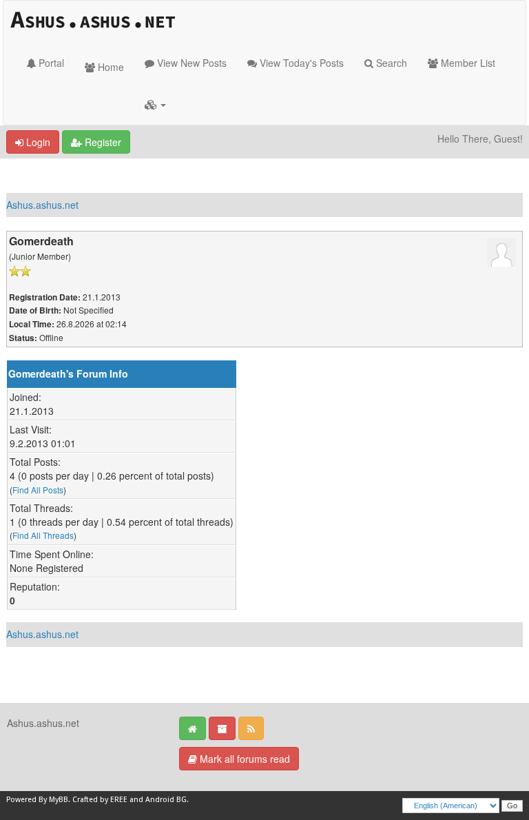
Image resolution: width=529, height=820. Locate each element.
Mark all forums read (243, 759)
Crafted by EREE (99, 799)
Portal (50, 63)
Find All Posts (37, 489)
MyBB (58, 799)
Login (36, 142)
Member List (466, 63)
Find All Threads (43, 535)
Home (109, 67)
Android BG (166, 799)
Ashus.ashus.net (42, 205)
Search (390, 63)
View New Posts (190, 63)
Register (101, 142)
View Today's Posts (300, 63)
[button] (155, 104)
